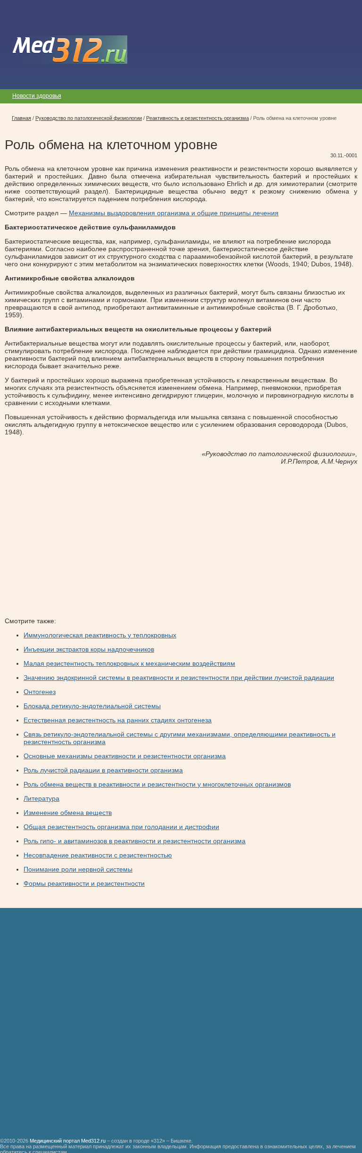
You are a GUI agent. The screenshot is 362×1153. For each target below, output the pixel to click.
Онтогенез (40, 691)
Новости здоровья (36, 96)
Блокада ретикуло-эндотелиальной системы (92, 706)
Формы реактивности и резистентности (84, 883)
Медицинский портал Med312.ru (68, 1141)
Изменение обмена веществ (68, 812)
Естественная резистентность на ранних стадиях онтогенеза (118, 720)
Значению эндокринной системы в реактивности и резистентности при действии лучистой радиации (179, 677)
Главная (21, 118)
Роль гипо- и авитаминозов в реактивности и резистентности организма (135, 841)
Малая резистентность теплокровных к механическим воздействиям (129, 663)
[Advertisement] (84, 538)
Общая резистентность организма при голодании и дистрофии (121, 827)
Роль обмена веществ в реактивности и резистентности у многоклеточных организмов (157, 784)
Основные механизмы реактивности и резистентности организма (125, 756)
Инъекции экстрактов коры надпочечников (89, 649)
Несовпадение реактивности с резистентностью (98, 855)
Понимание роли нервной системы (78, 869)
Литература (41, 798)
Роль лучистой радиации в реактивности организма (103, 770)
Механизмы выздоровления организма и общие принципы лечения (174, 213)
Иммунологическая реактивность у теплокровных (100, 635)
